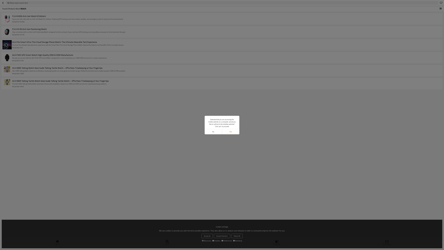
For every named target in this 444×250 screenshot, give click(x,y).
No (213, 131)
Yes (230, 131)
